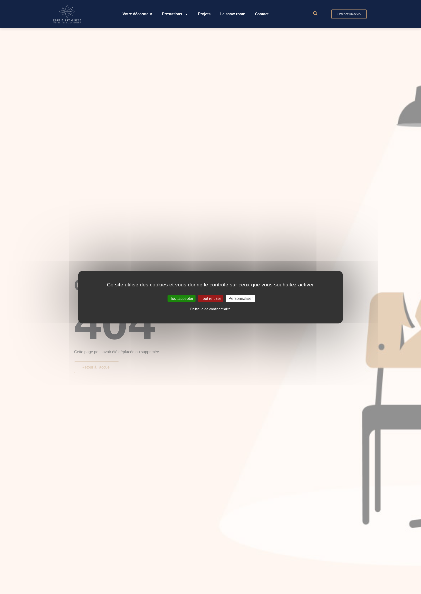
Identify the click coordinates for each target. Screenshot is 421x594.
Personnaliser (241, 298)
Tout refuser (211, 298)
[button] (315, 14)
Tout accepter (181, 298)
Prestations (172, 14)
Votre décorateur (137, 14)
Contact (261, 14)
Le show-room (232, 14)
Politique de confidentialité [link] (210, 309)
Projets (204, 14)
